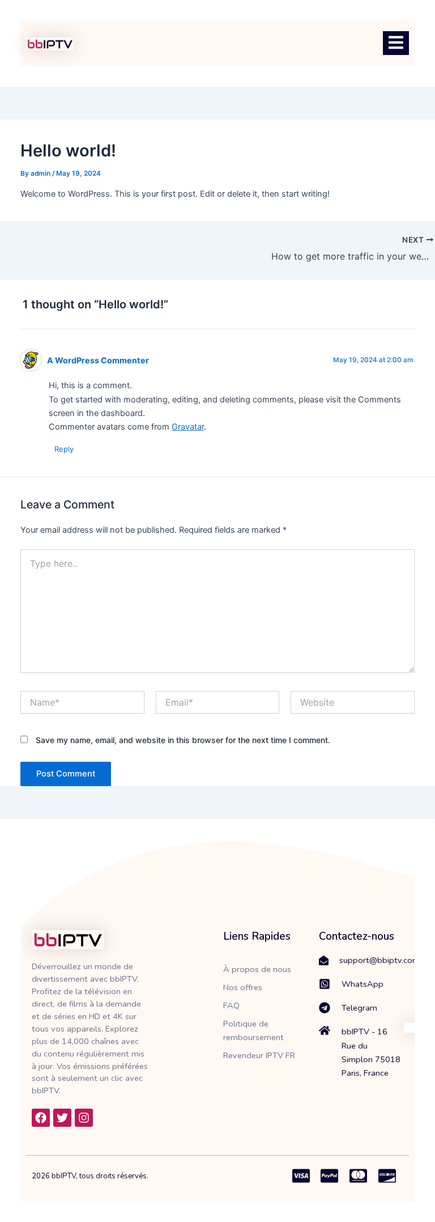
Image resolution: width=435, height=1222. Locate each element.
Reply (64, 448)
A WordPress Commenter (98, 360)
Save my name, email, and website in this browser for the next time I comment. (183, 740)
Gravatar (188, 427)
